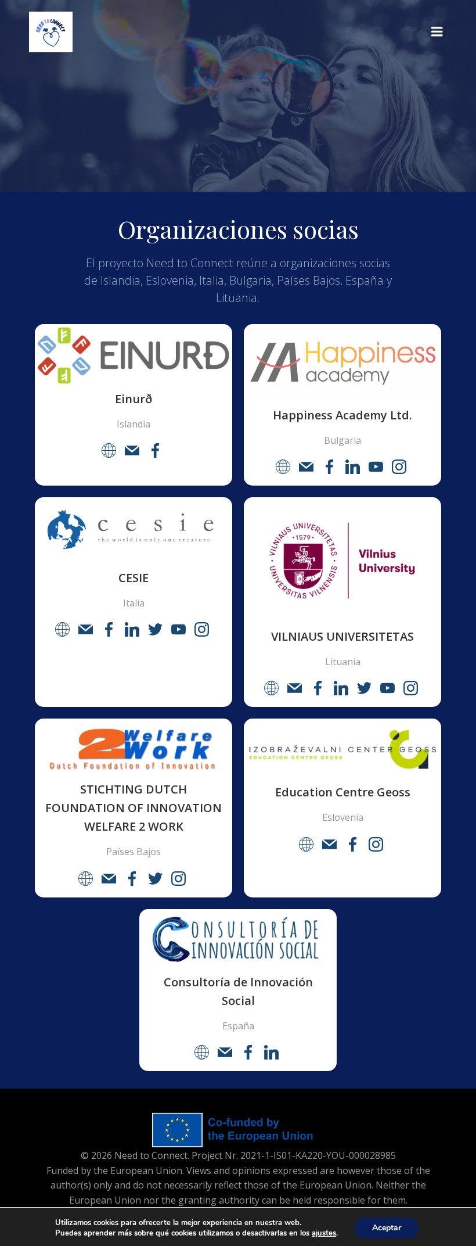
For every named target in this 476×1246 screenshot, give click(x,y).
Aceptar (386, 1227)
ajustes (324, 1233)
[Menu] (437, 32)
